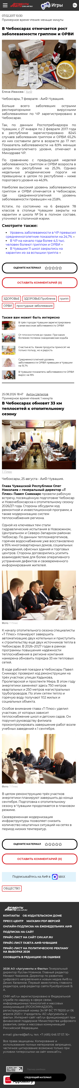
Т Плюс (7, 472)
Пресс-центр (13, 921)
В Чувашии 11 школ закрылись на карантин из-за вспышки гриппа (34, 251)
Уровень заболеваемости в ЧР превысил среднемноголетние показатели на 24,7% (41, 235)
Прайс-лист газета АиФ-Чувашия (30, 943)
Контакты (11, 915)
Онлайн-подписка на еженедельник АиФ (37, 926)
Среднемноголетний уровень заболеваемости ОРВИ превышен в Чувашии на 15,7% (45, 362)
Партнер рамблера (36, 1069)
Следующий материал (38, 1077)
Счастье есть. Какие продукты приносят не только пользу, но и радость (44, 349)
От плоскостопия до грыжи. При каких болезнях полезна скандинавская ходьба (43, 336)
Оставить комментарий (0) (39, 282)
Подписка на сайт (18, 932)
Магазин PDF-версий (43, 921)
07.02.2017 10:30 (12, 16)
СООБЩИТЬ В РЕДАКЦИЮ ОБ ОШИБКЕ (31, 957)
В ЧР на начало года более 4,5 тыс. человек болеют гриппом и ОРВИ (35, 243)
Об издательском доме (42, 915)
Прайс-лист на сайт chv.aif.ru (28, 937)
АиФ (29, 92)
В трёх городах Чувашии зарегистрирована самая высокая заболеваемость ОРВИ (44, 324)
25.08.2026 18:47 (12, 394)
